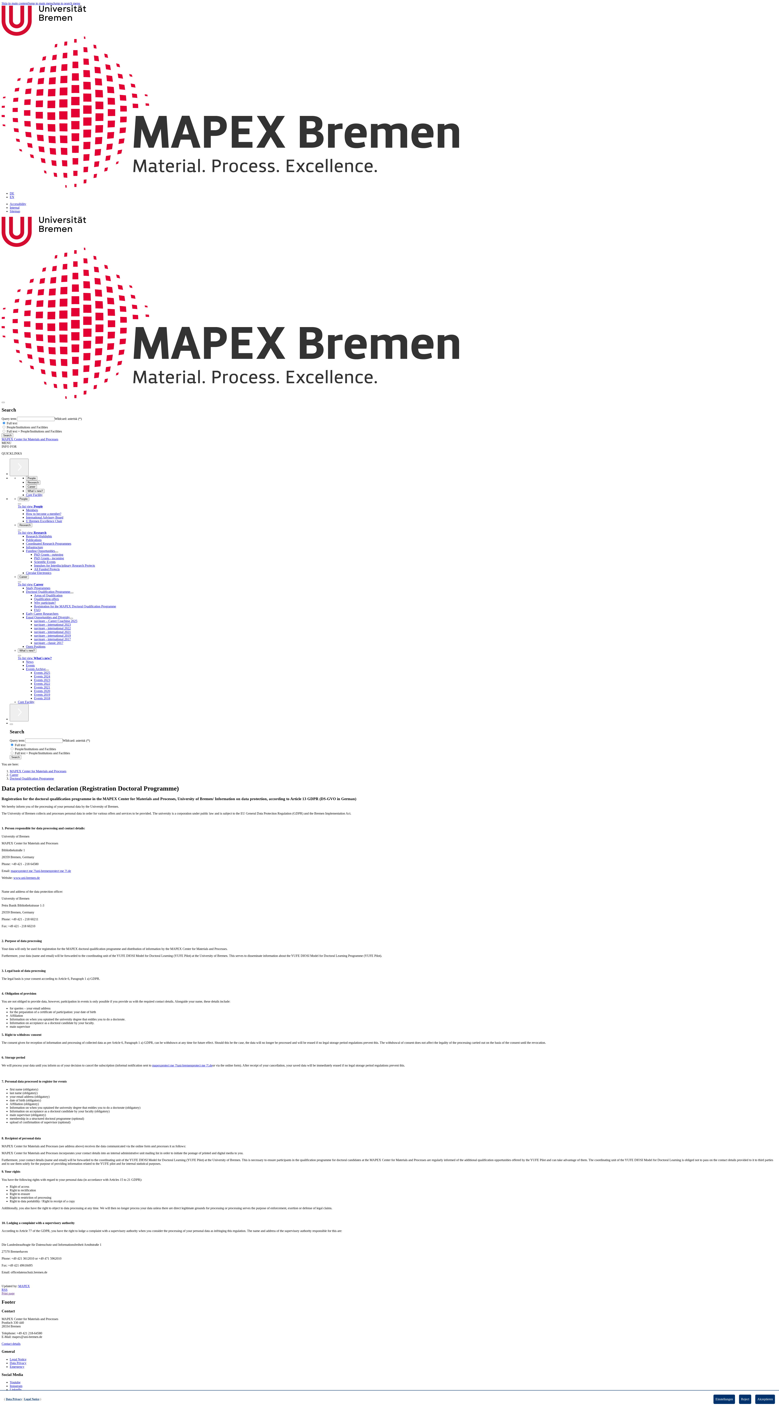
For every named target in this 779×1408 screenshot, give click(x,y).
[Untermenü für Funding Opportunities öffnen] (56, 552)
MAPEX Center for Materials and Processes (30, 439)
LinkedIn (16, 1389)
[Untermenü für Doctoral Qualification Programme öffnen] (71, 592)
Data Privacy (18, 1363)
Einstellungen (724, 1399)
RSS (5, 1289)
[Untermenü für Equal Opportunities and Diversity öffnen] (71, 618)
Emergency (17, 1366)
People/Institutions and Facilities (27, 427)
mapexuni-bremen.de (41, 871)
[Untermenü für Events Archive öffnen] (47, 670)
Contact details (11, 1343)
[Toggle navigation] (3, 402)
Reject (745, 1399)
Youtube (15, 1382)
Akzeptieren (765, 1399)
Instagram (16, 1386)
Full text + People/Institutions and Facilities (34, 431)
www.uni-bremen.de (26, 878)
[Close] (19, 504)
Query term (9, 418)
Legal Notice (18, 1359)
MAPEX (24, 1286)
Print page (8, 1293)
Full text (11, 423)
